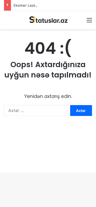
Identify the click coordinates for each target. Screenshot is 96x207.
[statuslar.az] (48, 20)
